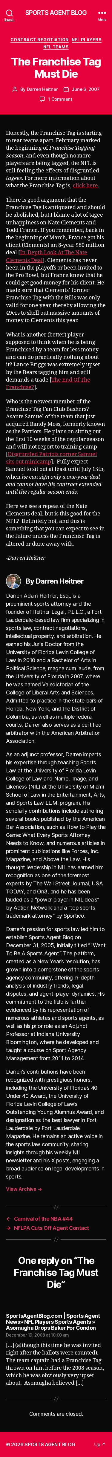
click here (85, 185)
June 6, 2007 (85, 89)
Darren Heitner (42, 89)
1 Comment (60, 99)
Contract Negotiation (39, 39)
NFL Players (87, 39)
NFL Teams (56, 46)
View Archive (24, 1189)
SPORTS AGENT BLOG (56, 13)
